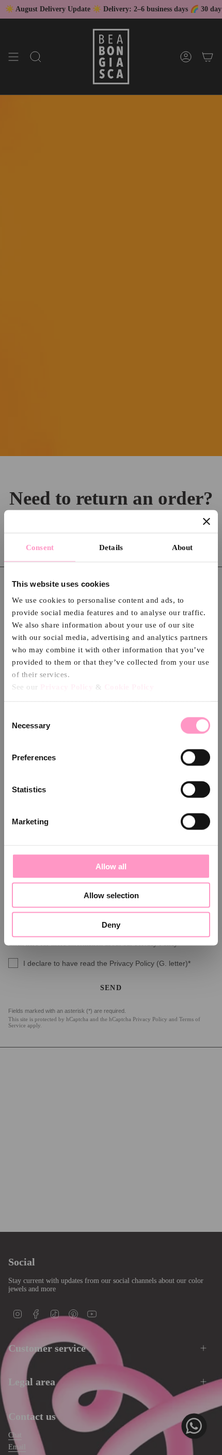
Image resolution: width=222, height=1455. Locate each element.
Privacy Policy (66, 687)
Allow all (111, 866)
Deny (111, 924)
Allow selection (111, 895)
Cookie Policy (129, 687)
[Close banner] (206, 521)
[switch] (195, 757)
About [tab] (182, 547)
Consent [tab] (40, 547)
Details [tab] (111, 547)
